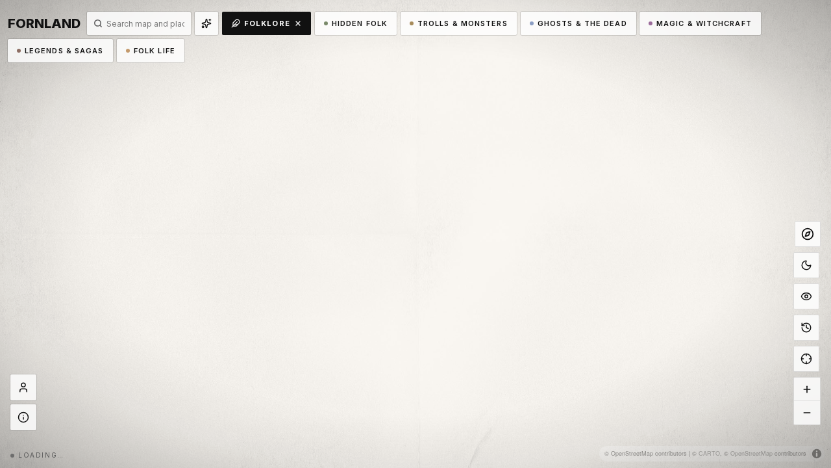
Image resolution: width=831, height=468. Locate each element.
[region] (415, 234)
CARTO (709, 453)
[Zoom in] (807, 389)
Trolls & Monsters (462, 23)
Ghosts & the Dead (582, 23)
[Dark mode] (806, 265)
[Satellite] (806, 296)
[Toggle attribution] (817, 454)
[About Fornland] (23, 417)
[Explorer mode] (808, 234)
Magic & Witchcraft (704, 23)
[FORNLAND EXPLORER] (23, 387)
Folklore (267, 23)
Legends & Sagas (64, 50)
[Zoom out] (807, 412)
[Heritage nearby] (206, 23)
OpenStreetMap (751, 453)
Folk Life (154, 50)
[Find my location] (806, 359)
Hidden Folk (360, 23)
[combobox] (145, 24)
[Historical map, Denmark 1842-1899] (806, 328)
